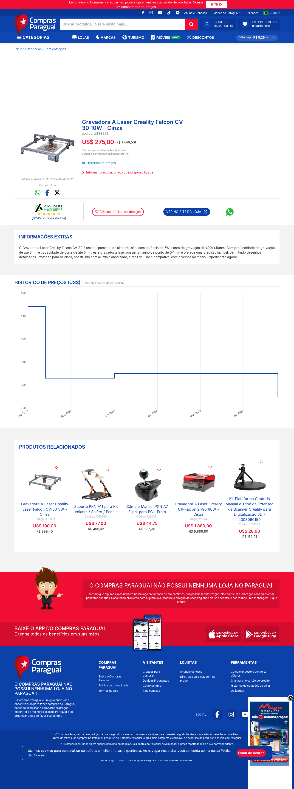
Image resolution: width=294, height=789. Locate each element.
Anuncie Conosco (195, 13)
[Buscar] (191, 24)
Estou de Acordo (251, 753)
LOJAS (83, 37)
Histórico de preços (101, 163)
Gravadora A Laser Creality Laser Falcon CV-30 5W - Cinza (44, 509)
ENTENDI (217, 4)
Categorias (33, 49)
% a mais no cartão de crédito (250, 680)
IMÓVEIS (167, 37)
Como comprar (153, 685)
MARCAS (108, 37)
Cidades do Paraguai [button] (225, 13)
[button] (258, 24)
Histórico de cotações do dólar (250, 685)
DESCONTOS (203, 37)
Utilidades (252, 13)
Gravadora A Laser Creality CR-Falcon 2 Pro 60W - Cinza (198, 509)
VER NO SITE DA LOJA (185, 212)
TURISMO (136, 37)
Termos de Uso (108, 690)
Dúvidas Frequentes (156, 680)
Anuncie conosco (191, 671)
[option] (48, 148)
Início (18, 49)
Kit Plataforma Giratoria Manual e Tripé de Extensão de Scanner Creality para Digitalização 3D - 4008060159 (250, 509)
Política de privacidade (113, 685)
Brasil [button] (274, 12)
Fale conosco (151, 690)
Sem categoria (55, 49)
